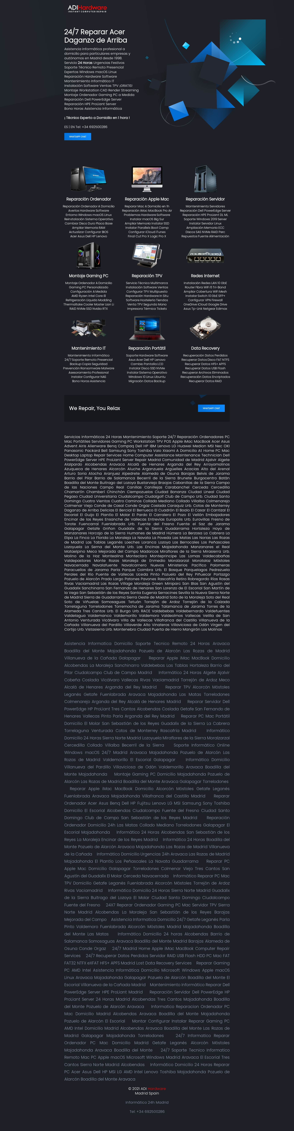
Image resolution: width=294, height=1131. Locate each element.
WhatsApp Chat (77, 136)
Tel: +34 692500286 (147, 1111)
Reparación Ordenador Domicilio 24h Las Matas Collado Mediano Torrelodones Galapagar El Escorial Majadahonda (147, 825)
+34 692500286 (94, 127)
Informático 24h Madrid (147, 1102)
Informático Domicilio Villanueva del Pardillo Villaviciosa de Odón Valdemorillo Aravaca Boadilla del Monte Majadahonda (147, 767)
